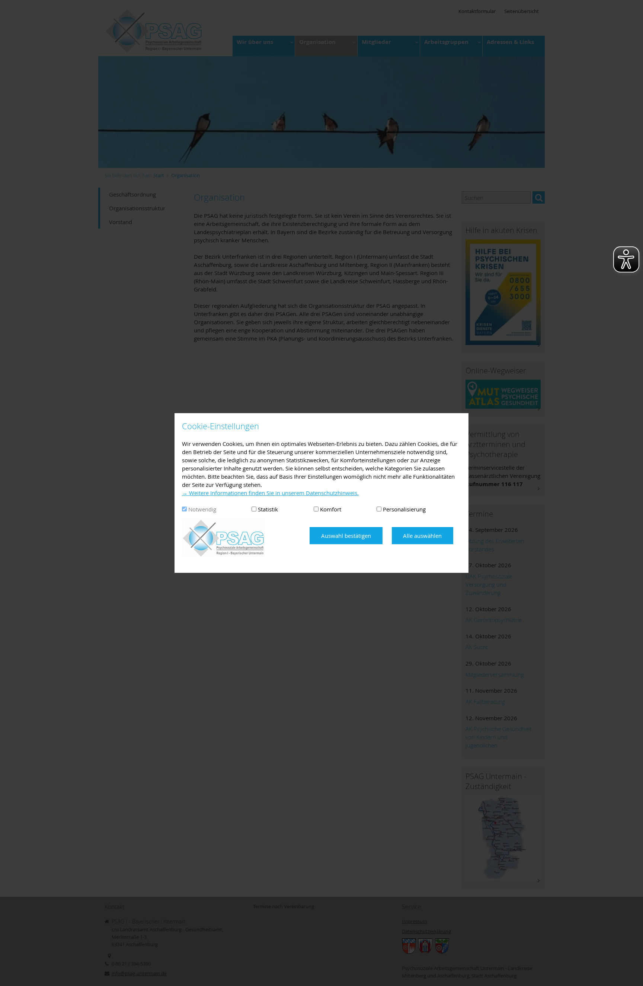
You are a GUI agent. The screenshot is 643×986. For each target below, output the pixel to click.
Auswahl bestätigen (346, 535)
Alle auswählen (422, 535)
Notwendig (202, 509)
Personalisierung (404, 509)
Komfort (330, 509)
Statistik (268, 509)
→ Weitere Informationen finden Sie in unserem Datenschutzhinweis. (270, 493)
